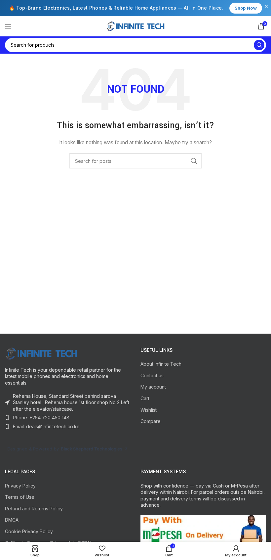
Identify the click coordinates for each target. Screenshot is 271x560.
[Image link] (41, 353)
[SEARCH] (259, 45)
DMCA (12, 520)
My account (153, 387)
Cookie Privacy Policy (29, 531)
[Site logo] (135, 25)
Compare (150, 421)
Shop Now (246, 8)
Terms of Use (19, 497)
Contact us (152, 375)
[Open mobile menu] (8, 26)
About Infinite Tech (160, 364)
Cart (144, 398)
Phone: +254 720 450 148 (41, 417)
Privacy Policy (20, 486)
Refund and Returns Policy (34, 508)
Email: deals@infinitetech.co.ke (46, 426)
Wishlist (148, 410)
